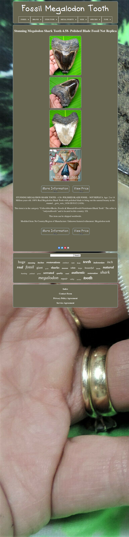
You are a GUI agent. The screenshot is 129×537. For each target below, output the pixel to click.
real (20, 267)
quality (60, 273)
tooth (88, 277)
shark (105, 272)
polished (32, 273)
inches (41, 262)
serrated (48, 272)
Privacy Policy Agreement (65, 298)
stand (67, 273)
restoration (93, 273)
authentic (78, 272)
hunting (24, 273)
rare (73, 263)
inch (110, 262)
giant (40, 267)
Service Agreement (65, 302)
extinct (66, 263)
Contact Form (65, 293)
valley (72, 279)
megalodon (48, 277)
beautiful (89, 267)
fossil (30, 267)
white (73, 267)
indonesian (99, 262)
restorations (53, 262)
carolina (79, 279)
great (39, 273)
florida (98, 268)
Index (65, 288)
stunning (31, 263)
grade (47, 268)
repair (64, 278)
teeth (87, 261)
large (80, 268)
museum (65, 268)
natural (108, 267)
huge (21, 262)
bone (78, 263)
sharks (55, 267)
